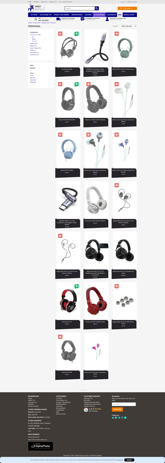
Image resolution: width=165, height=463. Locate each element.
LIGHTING (59, 406)
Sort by (115, 26)
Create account (132, 1)
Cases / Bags (34, 48)
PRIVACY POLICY (89, 406)
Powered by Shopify (96, 455)
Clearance (111, 14)
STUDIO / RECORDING (63, 402)
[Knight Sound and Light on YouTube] (125, 418)
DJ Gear (34, 14)
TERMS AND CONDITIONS (92, 404)
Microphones (77, 14)
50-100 (33, 78)
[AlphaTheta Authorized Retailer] (40, 450)
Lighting (88, 14)
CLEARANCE (60, 410)
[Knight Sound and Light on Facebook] (116, 418)
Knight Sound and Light (82, 455)
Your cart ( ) (127, 8)
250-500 (33, 82)
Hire (120, 14)
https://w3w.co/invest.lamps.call (37, 439)
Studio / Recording (61, 14)
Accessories (99, 14)
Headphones (45, 22)
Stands (32, 46)
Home (30, 22)
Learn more (120, 460)
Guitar (32, 50)
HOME (30, 2)
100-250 (33, 80)
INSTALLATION (129, 14)
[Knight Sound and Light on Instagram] (122, 418)
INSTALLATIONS (33, 406)
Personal (53, 22)
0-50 (32, 75)
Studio (33, 39)
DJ (32, 37)
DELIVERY (87, 400)
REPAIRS (36, 2)
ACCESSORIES (61, 408)
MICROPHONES (61, 404)
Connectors (33, 54)
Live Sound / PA (45, 14)
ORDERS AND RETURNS (91, 402)
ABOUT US (44, 2)
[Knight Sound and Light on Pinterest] (119, 418)
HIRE (57, 412)
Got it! (129, 460)
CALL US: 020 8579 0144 (65, 2)
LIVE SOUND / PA (61, 400)
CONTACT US (53, 2)
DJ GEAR (59, 398)
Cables (32, 43)
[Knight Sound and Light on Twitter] (113, 418)
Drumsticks (33, 52)
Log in (122, 1)
